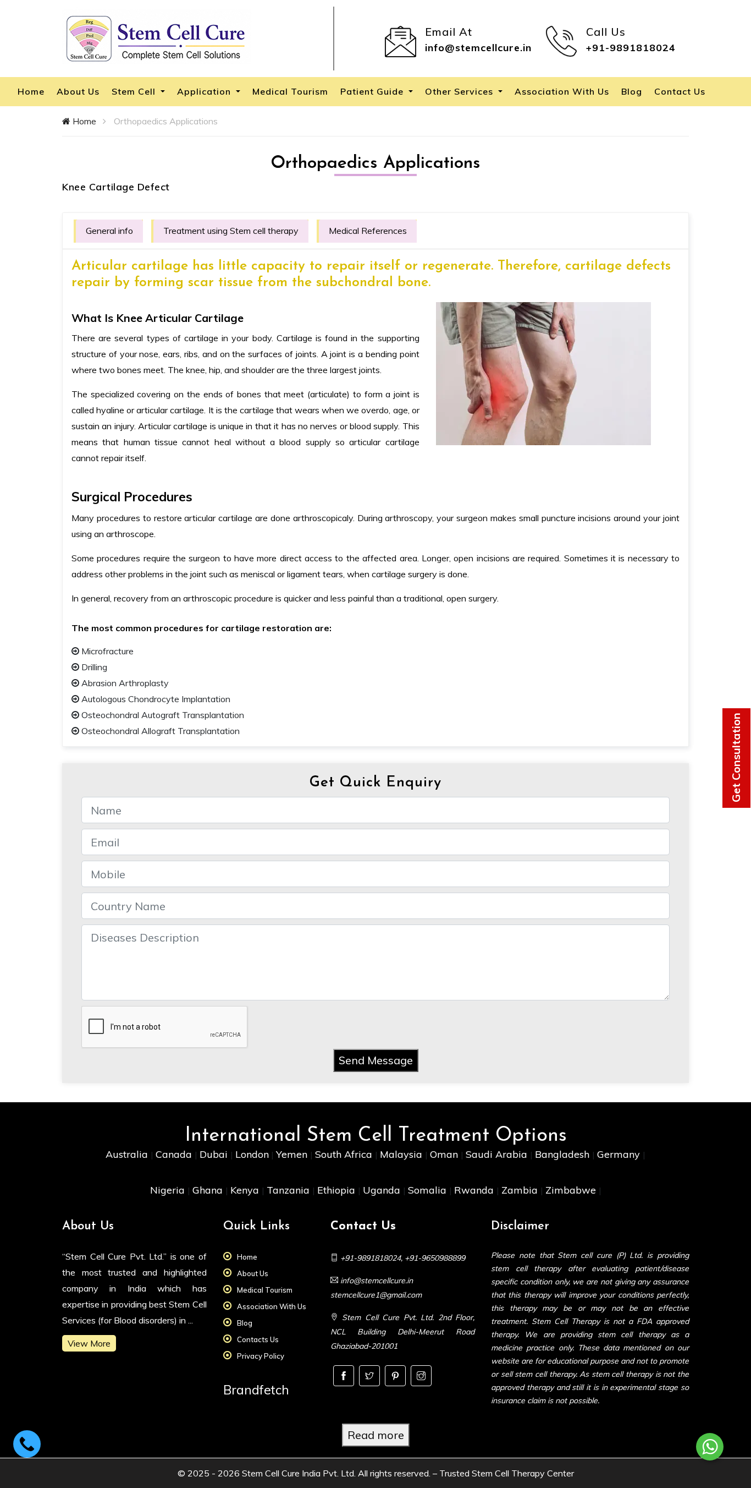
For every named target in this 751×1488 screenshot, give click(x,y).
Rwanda (475, 1190)
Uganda (383, 1190)
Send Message (376, 1060)
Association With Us (562, 91)
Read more (375, 1435)
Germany (620, 1154)
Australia (128, 1154)
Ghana (208, 1190)
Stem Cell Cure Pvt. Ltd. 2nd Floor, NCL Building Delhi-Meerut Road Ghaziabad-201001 (402, 1331)
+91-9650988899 (435, 1258)
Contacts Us (258, 1339)
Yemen (293, 1154)
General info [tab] (109, 230)
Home (31, 91)
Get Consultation (736, 757)
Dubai (215, 1154)
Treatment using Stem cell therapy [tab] (231, 230)
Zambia (520, 1190)
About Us (78, 91)
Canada (175, 1154)
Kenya (246, 1190)
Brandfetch (256, 1390)
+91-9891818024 (631, 47)
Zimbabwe (572, 1190)
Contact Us (679, 91)
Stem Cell (135, 91)
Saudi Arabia (498, 1154)
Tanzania (289, 1190)
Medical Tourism (290, 91)
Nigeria (168, 1190)
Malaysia (402, 1154)
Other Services (460, 91)
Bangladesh (563, 1154)
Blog (631, 91)
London (252, 1154)
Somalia (428, 1190)
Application (205, 91)
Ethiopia (337, 1190)
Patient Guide (373, 91)
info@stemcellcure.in (478, 47)
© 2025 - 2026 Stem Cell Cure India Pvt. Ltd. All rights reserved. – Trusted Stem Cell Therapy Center (376, 1473)
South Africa (345, 1154)
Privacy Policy (260, 1356)
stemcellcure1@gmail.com (376, 1295)
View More (89, 1343)
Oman (445, 1154)
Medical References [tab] (368, 230)
